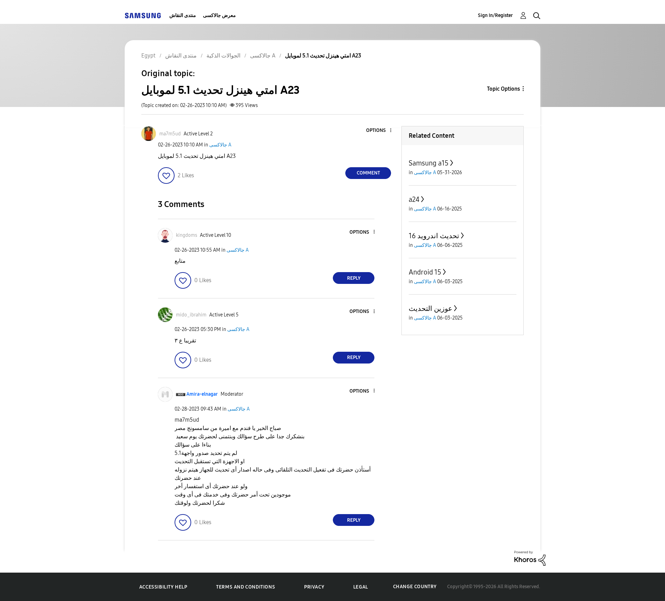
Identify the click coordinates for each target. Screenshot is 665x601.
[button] (379, 130)
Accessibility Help (163, 587)
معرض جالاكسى (219, 15)
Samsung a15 (429, 163)
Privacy (314, 587)
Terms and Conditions (245, 587)
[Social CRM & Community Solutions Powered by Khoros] (530, 558)
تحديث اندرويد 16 (434, 236)
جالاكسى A (220, 145)
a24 (414, 199)
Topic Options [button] (503, 89)
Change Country (415, 587)
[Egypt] (143, 15)
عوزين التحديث (430, 308)
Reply (354, 278)
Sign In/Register (495, 15)
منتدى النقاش (182, 15)
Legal (360, 587)
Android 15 (425, 272)
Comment (368, 173)
